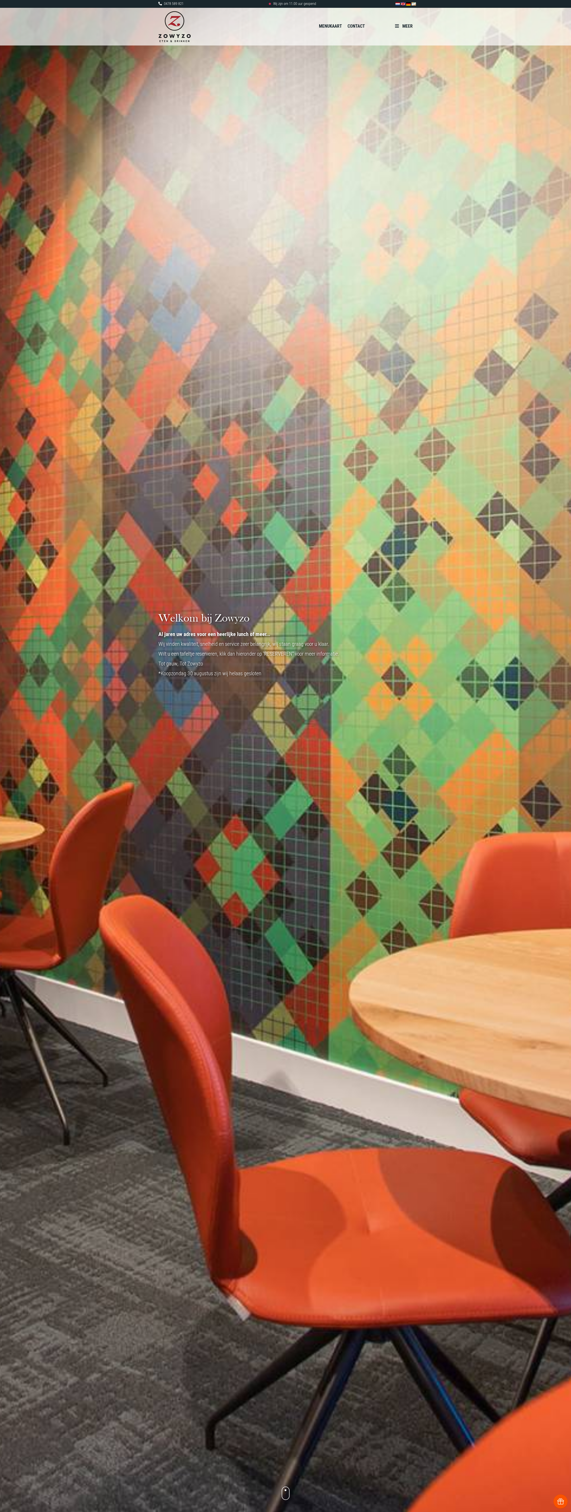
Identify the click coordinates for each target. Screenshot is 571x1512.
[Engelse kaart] (403, 4)
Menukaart (330, 26)
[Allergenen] (414, 4)
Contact (356, 26)
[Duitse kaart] (409, 4)
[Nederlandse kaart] (398, 4)
